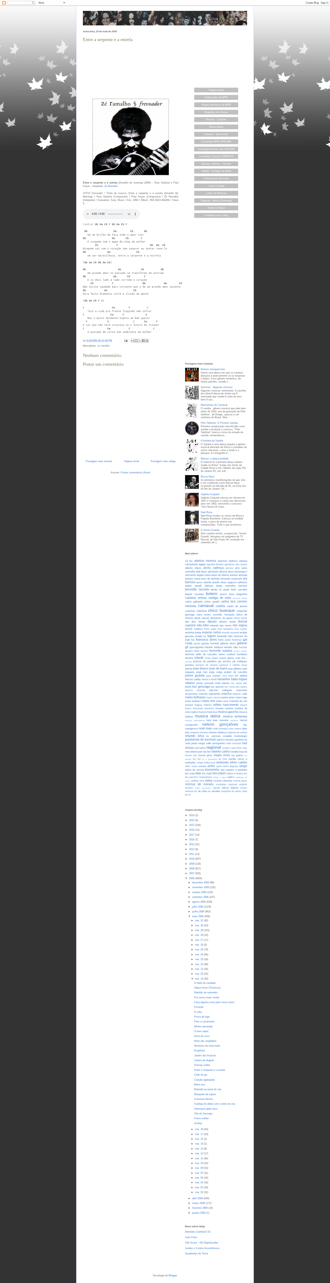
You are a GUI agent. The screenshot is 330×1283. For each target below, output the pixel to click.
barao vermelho (225, 585)
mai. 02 (199, 1192)
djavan (212, 621)
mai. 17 (199, 1134)
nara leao (212, 720)
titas (198, 773)
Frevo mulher (201, 1118)
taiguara (234, 766)
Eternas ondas (202, 1065)
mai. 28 (199, 935)
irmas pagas (211, 658)
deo (187, 621)
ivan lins (240, 657)
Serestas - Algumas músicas (217, 387)
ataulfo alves (219, 582)
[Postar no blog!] (136, 341)
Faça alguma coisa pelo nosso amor (214, 1002)
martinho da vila (238, 701)
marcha (226, 693)
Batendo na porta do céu (207, 1089)
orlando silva (194, 735)
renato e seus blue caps (234, 748)
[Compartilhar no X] (140, 341)
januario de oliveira (207, 665)
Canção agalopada (204, 1079)
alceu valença (213, 567)
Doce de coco (201, 1036)
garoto (197, 643)
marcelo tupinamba (209, 693)
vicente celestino (222, 780)
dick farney (198, 621)
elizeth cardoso (194, 628)
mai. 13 (199, 1148)
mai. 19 (199, 978)
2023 (192, 820)
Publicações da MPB (216, 97)
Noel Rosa (206, 512)
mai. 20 (199, 973)
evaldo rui (200, 636)
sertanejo (222, 762)
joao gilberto (235, 668)
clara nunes (204, 614)
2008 (192, 868)
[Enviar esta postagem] (125, 340)
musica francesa (208, 712)
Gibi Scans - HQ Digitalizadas (201, 1242)
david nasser (201, 618)
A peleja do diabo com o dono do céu (214, 1103)
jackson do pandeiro (205, 661)
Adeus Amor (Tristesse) (207, 987)
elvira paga (210, 629)
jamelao (189, 665)
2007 (192, 873)
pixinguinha (218, 743)
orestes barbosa (217, 732)
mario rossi (222, 701)
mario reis (208, 701)
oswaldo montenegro (235, 736)
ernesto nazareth (230, 632)
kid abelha (241, 675)
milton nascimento (226, 704)
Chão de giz (200, 1074)
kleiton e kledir (209, 679)
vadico (230, 777)
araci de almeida (210, 578)
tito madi (207, 773)
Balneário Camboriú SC (198, 1231)
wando (216, 788)
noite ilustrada (220, 728)
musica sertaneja (235, 716)
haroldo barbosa (214, 647)
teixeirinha (212, 769)
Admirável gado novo (206, 1108)
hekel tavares (201, 651)
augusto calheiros (237, 582)
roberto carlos (220, 751)
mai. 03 (199, 1187)
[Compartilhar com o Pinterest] (147, 341)
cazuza (201, 610)
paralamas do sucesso (200, 739)
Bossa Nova (216, 126)
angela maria (204, 575)
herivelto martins (220, 650)
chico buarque (221, 610)
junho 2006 (198, 911)
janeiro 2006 (199, 1212)
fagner (211, 636)
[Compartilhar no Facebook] (143, 341)
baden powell (193, 585)
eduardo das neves (220, 625)
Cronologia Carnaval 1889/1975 (216, 156)
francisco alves (206, 639)
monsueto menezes (203, 708)
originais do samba (237, 732)
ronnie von (191, 755)
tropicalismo (205, 777)
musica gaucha (228, 711)
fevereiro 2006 (200, 1207)
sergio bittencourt (206, 762)
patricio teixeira (225, 739)
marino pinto (228, 697)
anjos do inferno (220, 575)
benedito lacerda (197, 589)
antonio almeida (238, 575)
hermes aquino (240, 651)
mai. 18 (199, 1129)
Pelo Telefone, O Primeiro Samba (219, 422)
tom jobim (219, 773)
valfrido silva (197, 780)
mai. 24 (199, 954)
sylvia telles (222, 766)
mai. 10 (199, 1163)
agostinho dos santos (235, 564)
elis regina (240, 625)
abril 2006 (198, 1198)
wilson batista (230, 787)
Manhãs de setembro (206, 992)
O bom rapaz (201, 1031)
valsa (208, 780)
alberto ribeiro (193, 568)
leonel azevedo (205, 683)
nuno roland (234, 728)
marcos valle (240, 693)
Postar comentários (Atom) (135, 472)
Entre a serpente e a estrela (209, 1070)
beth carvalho (239, 589)
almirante (213, 571)
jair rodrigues (239, 661)
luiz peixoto (217, 686)
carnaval (206, 605)
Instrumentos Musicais (216, 178)
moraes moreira (224, 708)
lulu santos (241, 687)
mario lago (241, 697)
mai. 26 (199, 944)
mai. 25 (199, 949)
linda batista (222, 683)
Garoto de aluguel (204, 1060)
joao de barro (218, 668)
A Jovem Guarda (210, 530)
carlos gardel (211, 601)
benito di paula (220, 589)
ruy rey (197, 759)
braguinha (241, 594)
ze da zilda (200, 791)
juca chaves (213, 675)
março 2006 (199, 1203)
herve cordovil (227, 654)
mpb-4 (194, 712)
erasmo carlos (211, 632)
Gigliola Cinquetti (210, 494)
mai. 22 (199, 964)
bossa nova (227, 594)
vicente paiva (240, 780)
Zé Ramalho (111, 186)
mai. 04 (199, 1182)
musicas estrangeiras (195, 720)
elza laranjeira (225, 629)
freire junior (224, 639)
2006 (192, 878)
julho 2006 (198, 906)
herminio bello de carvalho (201, 654)
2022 (192, 825)
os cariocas (213, 736)
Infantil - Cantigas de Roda (216, 171)
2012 (192, 849)
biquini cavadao (194, 594)
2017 (192, 834)
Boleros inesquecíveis (213, 369)
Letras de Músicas (216, 193)
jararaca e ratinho (229, 665)
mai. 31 (199, 920)
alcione (229, 568)
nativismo (234, 720)
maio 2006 (198, 916)
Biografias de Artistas (216, 112)
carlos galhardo (194, 601)
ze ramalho (103, 345)
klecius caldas (193, 679)
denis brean (240, 618)
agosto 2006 (199, 901)
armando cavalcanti (231, 578)
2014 (192, 839)
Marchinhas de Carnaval (214, 404)
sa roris (222, 759)
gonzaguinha (197, 647)
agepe (202, 564)
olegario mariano (199, 732)
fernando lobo (225, 636)
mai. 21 (199, 969)
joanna (188, 668)
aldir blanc (201, 571)
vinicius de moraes (199, 784)
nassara (223, 720)
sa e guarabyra (209, 759)
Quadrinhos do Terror (196, 1253)
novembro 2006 (201, 887)
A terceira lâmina (203, 1099)
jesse (244, 665)
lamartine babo (228, 679)
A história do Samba (212, 440)
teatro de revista (194, 769)
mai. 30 (199, 925)
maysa (198, 704)
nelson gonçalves (220, 724)
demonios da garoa (221, 618)
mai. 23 (199, 959)
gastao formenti (210, 643)
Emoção (198, 1007)
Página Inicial (216, 90)
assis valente (203, 582)
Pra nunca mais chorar (206, 997)
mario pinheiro (193, 701)
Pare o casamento (204, 1021)
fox (193, 639)
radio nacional (233, 743)
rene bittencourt (193, 751)
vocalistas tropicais (226, 784)
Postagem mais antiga (163, 461)
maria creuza (213, 697)
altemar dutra (226, 571)
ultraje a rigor (219, 777)
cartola (220, 606)
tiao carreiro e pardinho (234, 769)
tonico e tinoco (235, 773)
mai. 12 (199, 1153)
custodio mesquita (223, 614)
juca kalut (227, 675)
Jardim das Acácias (205, 1055)
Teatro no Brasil (216, 207)
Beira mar (199, 1084)
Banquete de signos (205, 1094)
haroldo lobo (231, 647)
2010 (192, 858)
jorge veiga (215, 672)
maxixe (189, 704)
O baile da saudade (205, 982)
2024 (192, 815)
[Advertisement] (130, 70)
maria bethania (195, 697)
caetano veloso (196, 597)
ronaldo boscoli (239, 751)
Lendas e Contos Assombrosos (202, 1248)
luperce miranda (195, 690)
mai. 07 (199, 1172)
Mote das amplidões (205, 1041)
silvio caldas (238, 762)
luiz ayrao (236, 683)
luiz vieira (230, 687)
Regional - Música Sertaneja (216, 200)
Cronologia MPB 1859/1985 (216, 141)
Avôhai (198, 1123)
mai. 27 (199, 940)
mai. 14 (199, 1143)
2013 (192, 844)
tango (243, 766)
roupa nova (222, 755)
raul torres (200, 747)
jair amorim (224, 661)
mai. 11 (199, 1158)
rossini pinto (205, 755)
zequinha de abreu (231, 791)
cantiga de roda (219, 597)
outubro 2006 (199, 892)
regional (213, 747)
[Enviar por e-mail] (132, 341)
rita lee (206, 751)
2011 (192, 854)
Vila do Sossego (203, 1113)
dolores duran (227, 621)
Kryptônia (199, 1050)
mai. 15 (199, 1138)
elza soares (240, 629)
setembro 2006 (200, 897)
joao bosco (200, 668)
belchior (243, 585)
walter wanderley (203, 788)
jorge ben (201, 672)
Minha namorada (203, 1026)
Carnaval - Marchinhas (216, 134)
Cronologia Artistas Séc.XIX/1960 (216, 149)
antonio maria (192, 578)
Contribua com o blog (216, 215)
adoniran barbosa (227, 560)
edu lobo (203, 625)
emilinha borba (193, 632)
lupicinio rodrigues (220, 690)
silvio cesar (191, 766)
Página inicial (131, 461)
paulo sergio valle (201, 743)
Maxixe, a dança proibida (214, 458)
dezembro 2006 (201, 882)
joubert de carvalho (235, 672)
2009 (192, 863)
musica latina (208, 716)
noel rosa (205, 728)
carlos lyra (228, 601)
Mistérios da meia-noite (207, 1045)
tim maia (190, 773)
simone (202, 766)
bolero (211, 593)
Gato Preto (191, 1237)
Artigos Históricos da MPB (216, 104)
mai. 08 (199, 1168)
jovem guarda (195, 675)
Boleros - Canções (216, 119)
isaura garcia (226, 657)
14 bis (188, 560)
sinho (211, 766)
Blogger (173, 1275)
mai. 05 (199, 1177)
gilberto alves (228, 643)
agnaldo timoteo (215, 564)
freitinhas (237, 640)
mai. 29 (199, 930)
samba (232, 759)
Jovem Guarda (216, 185)
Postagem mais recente (99, 461)
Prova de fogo (202, 1016)
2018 (192, 829)
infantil (198, 657)
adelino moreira (205, 560)
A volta (198, 1012)
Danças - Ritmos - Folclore (216, 163)
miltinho (208, 705)
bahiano (209, 585)
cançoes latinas (240, 598)
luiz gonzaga (201, 686)
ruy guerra (237, 755)
